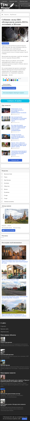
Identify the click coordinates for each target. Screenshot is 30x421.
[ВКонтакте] (5, 80)
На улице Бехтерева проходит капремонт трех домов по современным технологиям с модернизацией (18, 128)
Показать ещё (15, 160)
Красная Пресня (5, 365)
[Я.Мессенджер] (4, 80)
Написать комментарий (9, 88)
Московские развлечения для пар (10, 393)
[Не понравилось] (6, 78)
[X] (11, 80)
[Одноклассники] (7, 80)
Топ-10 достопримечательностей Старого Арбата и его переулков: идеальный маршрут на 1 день (15, 262)
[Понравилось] (3, 78)
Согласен (24, 418)
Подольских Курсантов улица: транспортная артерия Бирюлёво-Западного (14, 297)
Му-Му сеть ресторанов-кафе (10, 279)
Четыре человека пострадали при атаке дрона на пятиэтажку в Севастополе (17, 136)
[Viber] (13, 80)
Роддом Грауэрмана (6, 342)
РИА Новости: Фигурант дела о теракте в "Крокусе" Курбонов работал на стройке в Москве (15, 380)
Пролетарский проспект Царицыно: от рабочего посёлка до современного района (14, 315)
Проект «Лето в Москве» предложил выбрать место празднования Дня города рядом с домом (19, 144)
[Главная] (2, 14)
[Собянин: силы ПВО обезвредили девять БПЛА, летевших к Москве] (15, 34)
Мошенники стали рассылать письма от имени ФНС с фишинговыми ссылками (18, 110)
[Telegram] (9, 80)
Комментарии (6, 84)
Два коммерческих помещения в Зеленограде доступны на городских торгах (19, 118)
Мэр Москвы (5, 43)
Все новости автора (9, 230)
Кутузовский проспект (7, 354)
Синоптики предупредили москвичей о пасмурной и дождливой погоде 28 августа (19, 153)
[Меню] (2, 10)
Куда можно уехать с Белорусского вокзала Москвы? (13, 405)
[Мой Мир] (17, 80)
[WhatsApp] (15, 80)
